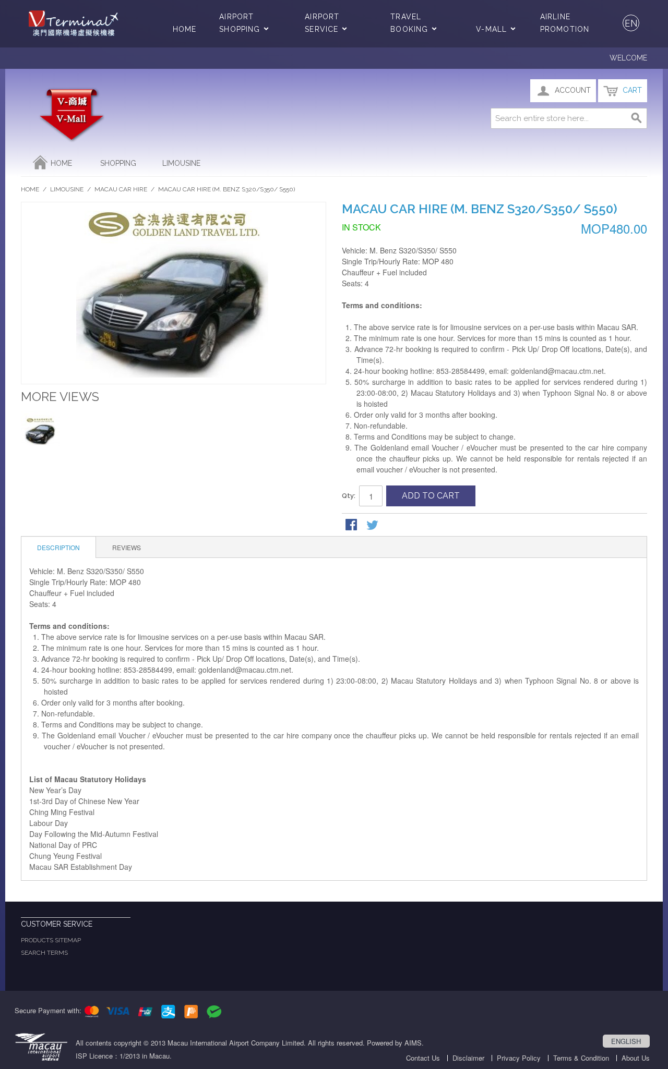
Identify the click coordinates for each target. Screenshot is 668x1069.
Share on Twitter (373, 525)
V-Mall (491, 29)
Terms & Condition (581, 1058)
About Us (636, 1058)
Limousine (181, 163)
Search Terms (44, 952)
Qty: (348, 496)
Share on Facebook (352, 525)
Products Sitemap (51, 940)
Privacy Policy (519, 1058)
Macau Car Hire (120, 189)
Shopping (118, 163)
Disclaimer (468, 1058)
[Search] (636, 118)
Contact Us (423, 1058)
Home (184, 29)
